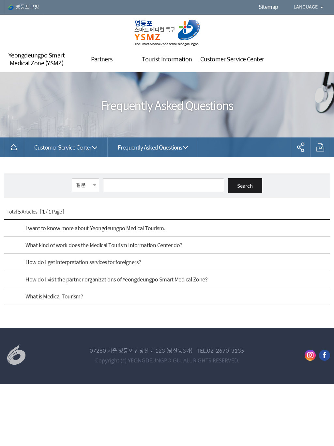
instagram (310, 355)
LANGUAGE (306, 6)
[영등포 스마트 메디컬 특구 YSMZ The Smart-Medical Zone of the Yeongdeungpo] (167, 33)
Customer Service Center (62, 147)
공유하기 (301, 147)
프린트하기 (320, 147)
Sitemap (268, 6)
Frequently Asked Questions (150, 147)
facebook (324, 355)
